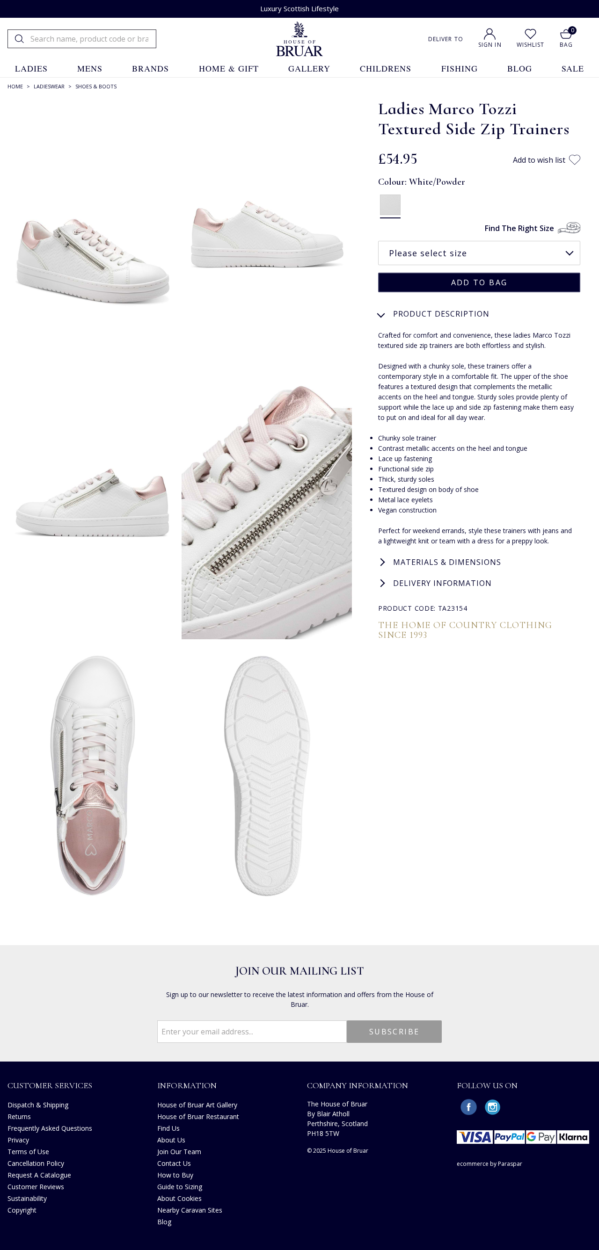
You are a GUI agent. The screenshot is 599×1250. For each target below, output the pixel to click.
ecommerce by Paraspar (489, 1164)
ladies (31, 68)
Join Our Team (179, 1151)
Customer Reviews (35, 1186)
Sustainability (27, 1198)
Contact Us (174, 1163)
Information (187, 1085)
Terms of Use (28, 1151)
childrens (385, 68)
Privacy (18, 1139)
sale (573, 68)
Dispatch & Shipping (37, 1104)
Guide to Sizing (179, 1186)
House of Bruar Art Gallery (197, 1104)
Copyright (22, 1210)
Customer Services (49, 1085)
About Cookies (179, 1198)
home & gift (229, 68)
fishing (459, 68)
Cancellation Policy (35, 1163)
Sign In (490, 45)
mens (89, 68)
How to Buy (175, 1175)
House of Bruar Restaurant (198, 1116)
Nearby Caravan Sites (189, 1210)
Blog (164, 1221)
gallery (309, 68)
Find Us (168, 1128)
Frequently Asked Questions (49, 1128)
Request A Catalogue (39, 1175)
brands (150, 68)
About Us (171, 1139)
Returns (19, 1116)
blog (519, 68)
